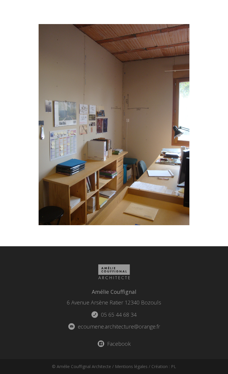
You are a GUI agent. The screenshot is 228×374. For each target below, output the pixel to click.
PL (173, 366)
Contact (211, 11)
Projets (117, 11)
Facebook (118, 343)
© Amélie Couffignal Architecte (81, 366)
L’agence (147, 11)
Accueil (89, 11)
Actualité (179, 11)
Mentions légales (131, 366)
